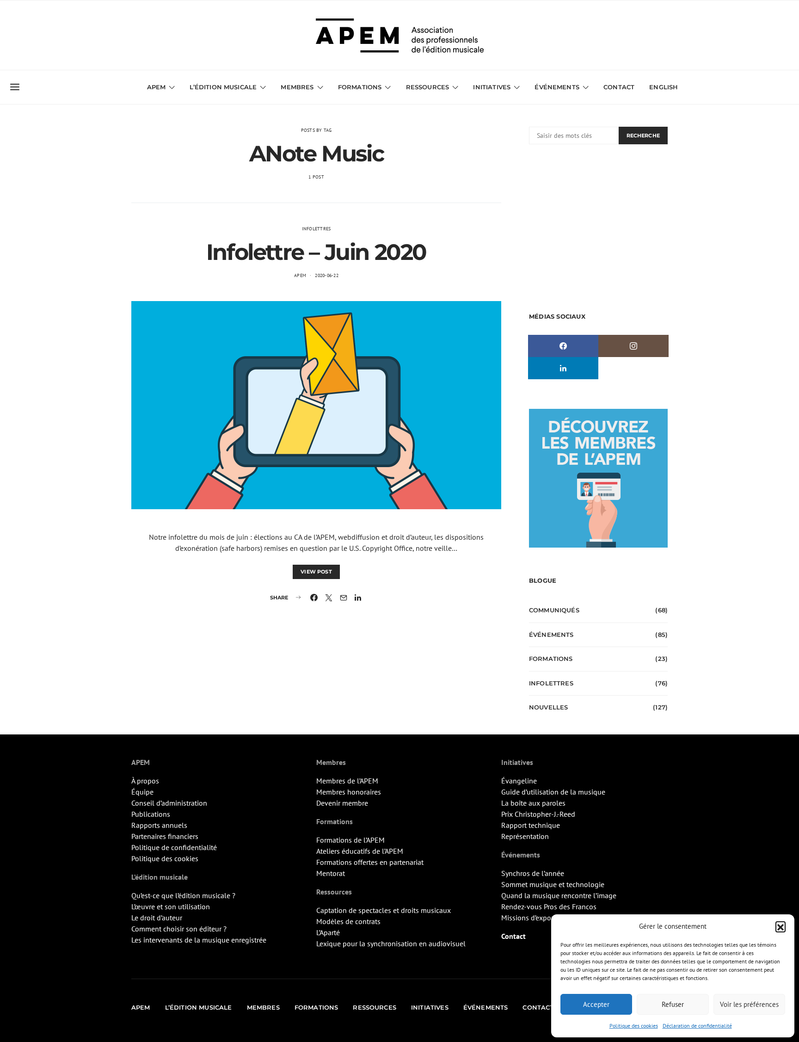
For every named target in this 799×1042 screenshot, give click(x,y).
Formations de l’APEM (350, 840)
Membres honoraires (348, 791)
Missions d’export (528, 917)
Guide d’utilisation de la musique (553, 791)
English (663, 87)
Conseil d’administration (169, 803)
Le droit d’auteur (156, 917)
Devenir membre (342, 803)
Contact (618, 87)
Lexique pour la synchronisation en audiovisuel (391, 943)
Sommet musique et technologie (552, 884)
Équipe (142, 791)
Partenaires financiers (164, 836)
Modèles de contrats (348, 921)
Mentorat (330, 873)
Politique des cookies (633, 1025)
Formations (551, 658)
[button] (780, 926)
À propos (145, 780)
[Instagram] (633, 346)
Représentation (525, 836)
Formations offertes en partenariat (370, 862)
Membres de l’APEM (347, 780)
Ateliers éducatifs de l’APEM (359, 851)
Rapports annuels (159, 825)
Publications (150, 814)
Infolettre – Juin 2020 (316, 252)
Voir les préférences (749, 1004)
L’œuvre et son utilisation (170, 906)
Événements (551, 634)
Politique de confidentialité (174, 847)
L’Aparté (328, 932)
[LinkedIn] (563, 368)
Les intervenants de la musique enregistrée (198, 939)
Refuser (673, 1004)
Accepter (596, 1004)
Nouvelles (548, 707)
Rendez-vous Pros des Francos (548, 906)
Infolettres (316, 229)
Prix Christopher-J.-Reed (538, 814)
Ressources (427, 87)
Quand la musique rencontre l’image (558, 895)
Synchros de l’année (532, 873)
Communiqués (554, 610)
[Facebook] (563, 346)
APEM (300, 275)
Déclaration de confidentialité (697, 1025)
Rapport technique (530, 825)
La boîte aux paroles (533, 803)
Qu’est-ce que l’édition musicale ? (183, 895)
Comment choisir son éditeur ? (179, 928)
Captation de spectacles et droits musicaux (383, 910)
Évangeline (519, 780)
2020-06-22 (326, 275)
